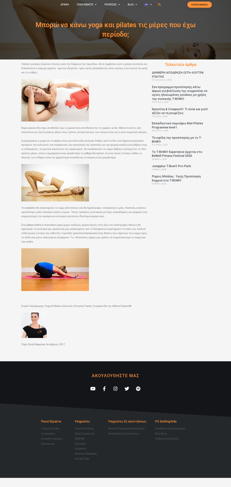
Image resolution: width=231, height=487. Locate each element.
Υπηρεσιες (110, 4)
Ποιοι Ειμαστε (85, 4)
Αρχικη (65, 4)
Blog (131, 4)
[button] (159, 4)
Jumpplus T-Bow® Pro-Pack (171, 166)
